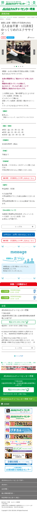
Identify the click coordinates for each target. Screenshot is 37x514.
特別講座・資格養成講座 (19, 17)
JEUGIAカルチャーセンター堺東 (23, 362)
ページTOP (19, 356)
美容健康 (8, 19)
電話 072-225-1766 (16, 390)
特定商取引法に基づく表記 (10, 497)
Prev (3, 52)
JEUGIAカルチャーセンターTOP (12, 480)
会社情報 (4, 489)
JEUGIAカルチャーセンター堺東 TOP (16, 399)
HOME (6, 404)
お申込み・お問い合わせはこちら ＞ (18, 234)
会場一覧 (10, 362)
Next (34, 52)
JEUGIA (4, 484)
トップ (4, 362)
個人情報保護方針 (7, 493)
